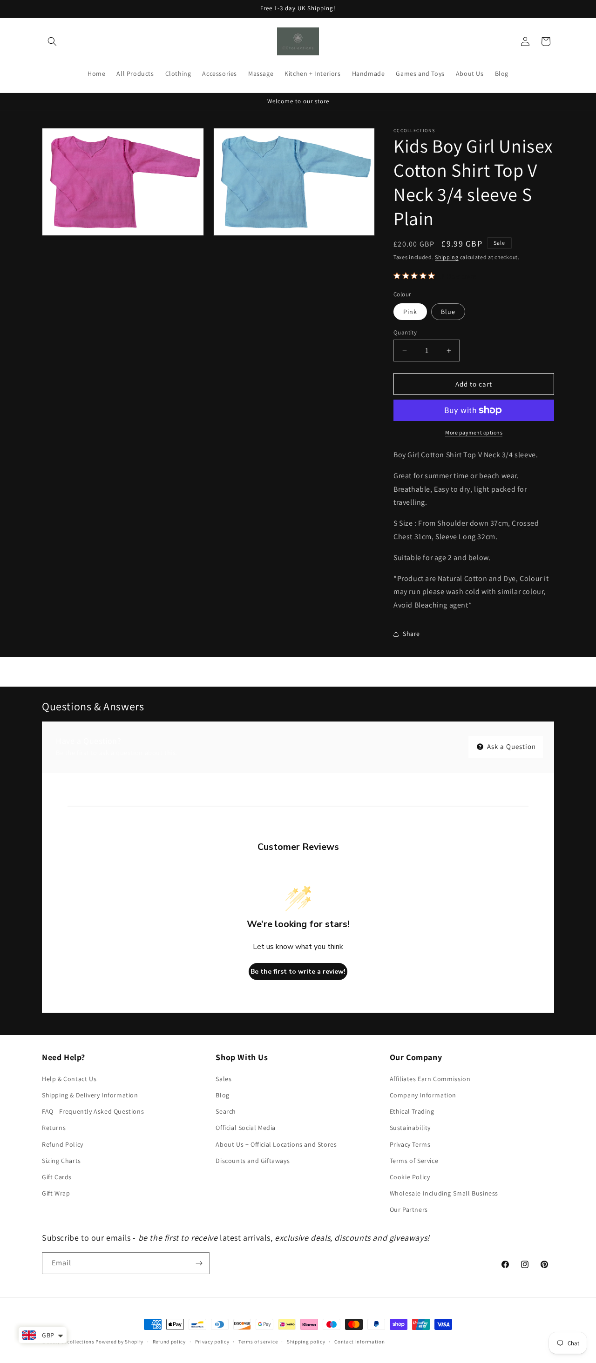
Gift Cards (57, 1177)
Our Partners (409, 1209)
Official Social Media (246, 1127)
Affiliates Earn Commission (430, 1079)
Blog (222, 1095)
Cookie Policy (410, 1177)
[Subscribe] (199, 1263)
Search (226, 1111)
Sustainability (410, 1127)
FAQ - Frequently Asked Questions (93, 1111)
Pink (410, 311)
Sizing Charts (61, 1160)
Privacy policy (212, 1341)
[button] (52, 41)
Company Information (423, 1095)
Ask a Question (510, 746)
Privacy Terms (410, 1144)
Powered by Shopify (119, 1341)
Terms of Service (414, 1160)
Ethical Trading (412, 1111)
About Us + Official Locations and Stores (276, 1144)
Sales (223, 1079)
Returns (54, 1127)
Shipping (447, 257)
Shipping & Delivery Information (90, 1095)
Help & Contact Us (69, 1079)
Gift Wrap (56, 1193)
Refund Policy (62, 1144)
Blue (448, 311)
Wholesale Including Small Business (444, 1193)
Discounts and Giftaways (253, 1160)
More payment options (473, 432)
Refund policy (169, 1341)
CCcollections (78, 1341)
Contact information (359, 1341)
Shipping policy (306, 1341)
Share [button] (411, 633)
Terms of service (258, 1341)
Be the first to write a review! (298, 971)
